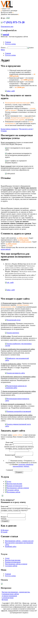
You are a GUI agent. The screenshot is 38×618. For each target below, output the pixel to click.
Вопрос (4, 517)
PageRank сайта (10, 546)
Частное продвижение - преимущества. (16, 592)
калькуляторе (6, 249)
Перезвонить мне (7, 26)
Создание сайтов (13, 490)
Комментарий (10, 455)
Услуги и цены (10, 44)
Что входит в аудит (26, 129)
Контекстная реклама (14, 484)
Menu (3, 50)
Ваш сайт (9, 444)
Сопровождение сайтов (10, 594)
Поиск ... (4, 47)
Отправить (19, 472)
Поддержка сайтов (13, 492)
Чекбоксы (19, 457)
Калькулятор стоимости (9, 129)
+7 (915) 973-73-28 (13, 22)
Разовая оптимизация (14, 486)
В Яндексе (4, 530)
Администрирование (9, 596)
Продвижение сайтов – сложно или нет (19, 541)
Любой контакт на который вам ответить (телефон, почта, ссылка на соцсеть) (19, 447)
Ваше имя (9, 442)
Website (3, 519)
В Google (4, 532)
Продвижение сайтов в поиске (18, 488)
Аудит (9, 481)
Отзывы (4, 131)
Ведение (5, 599)
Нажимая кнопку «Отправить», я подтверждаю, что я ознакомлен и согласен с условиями (21, 463)
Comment (9, 470)
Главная (8, 42)
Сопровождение (8, 598)
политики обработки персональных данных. (23, 465)
